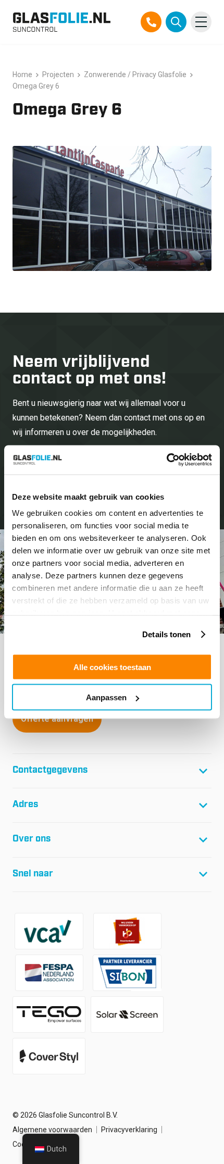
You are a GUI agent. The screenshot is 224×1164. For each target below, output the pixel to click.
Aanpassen (106, 697)
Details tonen (166, 634)
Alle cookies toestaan (112, 666)
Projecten (58, 74)
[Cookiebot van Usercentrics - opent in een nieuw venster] (166, 460)
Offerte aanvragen (57, 719)
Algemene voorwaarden (52, 1129)
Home (22, 74)
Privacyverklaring (129, 1129)
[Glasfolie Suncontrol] (62, 21)
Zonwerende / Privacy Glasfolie (135, 74)
